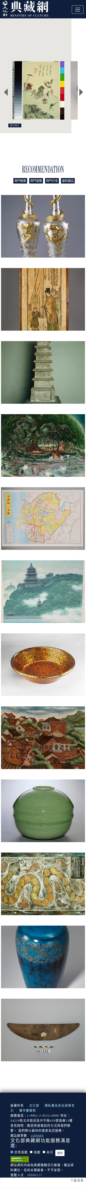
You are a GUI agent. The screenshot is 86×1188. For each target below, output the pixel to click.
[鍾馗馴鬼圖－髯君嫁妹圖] (38, 90)
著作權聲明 (27, 1110)
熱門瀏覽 (36, 180)
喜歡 (37, 1152)
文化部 (34, 1105)
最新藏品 (68, 180)
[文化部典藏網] (25, 8)
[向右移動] (81, 92)
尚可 (50, 1152)
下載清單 (77, 1180)
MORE (15, 125)
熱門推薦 (20, 180)
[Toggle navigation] (77, 9)
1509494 (37, 1135)
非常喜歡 (21, 1152)
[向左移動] (6, 92)
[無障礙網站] (19, 1158)
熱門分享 (52, 180)
